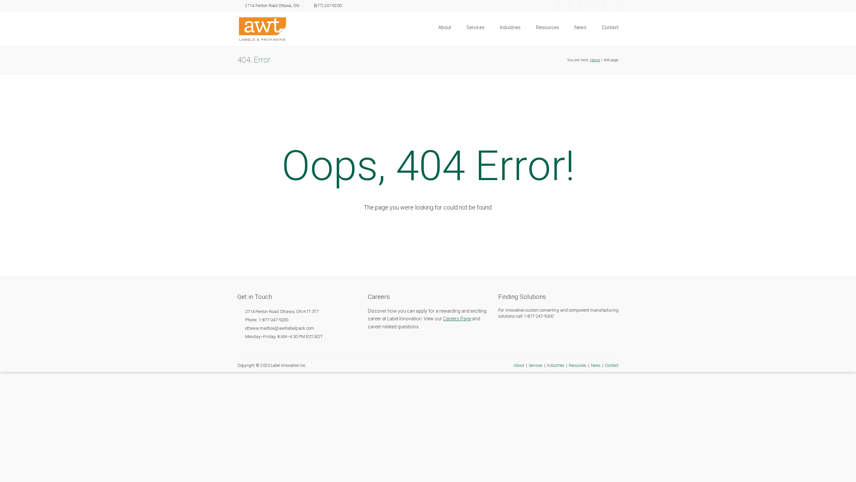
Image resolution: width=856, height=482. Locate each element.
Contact (610, 27)
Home (595, 60)
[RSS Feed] (598, 5)
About (444, 27)
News (580, 27)
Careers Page (457, 318)
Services (475, 27)
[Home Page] (262, 28)
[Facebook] (552, 5)
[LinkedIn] (575, 5)
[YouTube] (586, 5)
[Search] (611, 5)
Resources (547, 27)
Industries (510, 27)
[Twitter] (563, 5)
